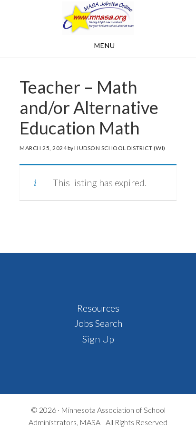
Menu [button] (104, 45)
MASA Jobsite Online (98, 18)
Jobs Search (98, 323)
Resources (98, 308)
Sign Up (98, 338)
